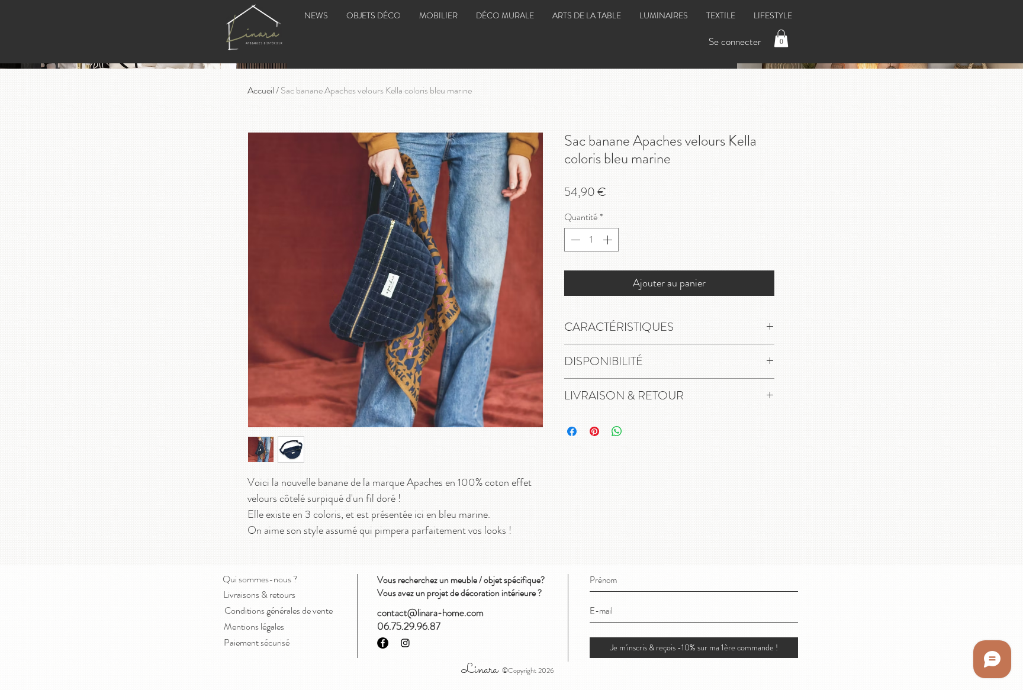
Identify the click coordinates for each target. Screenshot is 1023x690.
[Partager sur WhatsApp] (617, 431)
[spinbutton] (591, 239)
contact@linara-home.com (430, 612)
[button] (781, 38)
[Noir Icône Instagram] (405, 643)
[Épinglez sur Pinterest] (594, 431)
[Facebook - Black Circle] (382, 643)
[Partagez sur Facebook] (572, 431)
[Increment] (608, 239)
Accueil (260, 90)
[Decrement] (574, 239)
